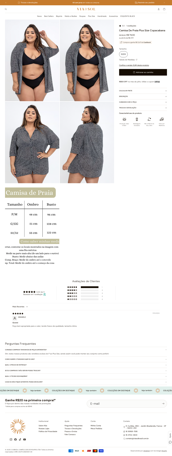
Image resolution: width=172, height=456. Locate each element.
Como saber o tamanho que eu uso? (20, 359)
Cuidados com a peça (128, 102)
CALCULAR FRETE (125, 91)
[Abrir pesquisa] (6, 9)
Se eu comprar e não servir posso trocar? (23, 371)
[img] (17, 313)
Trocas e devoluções (29, 2)
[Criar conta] (163, 403)
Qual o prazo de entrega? (16, 365)
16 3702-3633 (131, 435)
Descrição (123, 96)
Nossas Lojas (44, 428)
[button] (72, 287)
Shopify (164, 451)
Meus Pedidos (96, 428)
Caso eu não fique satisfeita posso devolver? (24, 382)
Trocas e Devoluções (73, 428)
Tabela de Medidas (127, 60)
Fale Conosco (70, 434)
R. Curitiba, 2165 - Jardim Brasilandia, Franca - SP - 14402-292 (146, 427)
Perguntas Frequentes (73, 425)
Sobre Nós (43, 425)
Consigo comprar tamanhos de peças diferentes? (26, 350)
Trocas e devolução (127, 108)
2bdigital (146, 451)
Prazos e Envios (71, 431)
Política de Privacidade (48, 431)
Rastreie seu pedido (146, 2)
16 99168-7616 (131, 431)
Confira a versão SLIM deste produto (134, 65)
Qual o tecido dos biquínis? (16, 376)
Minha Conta (96, 425)
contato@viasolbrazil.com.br (137, 438)
